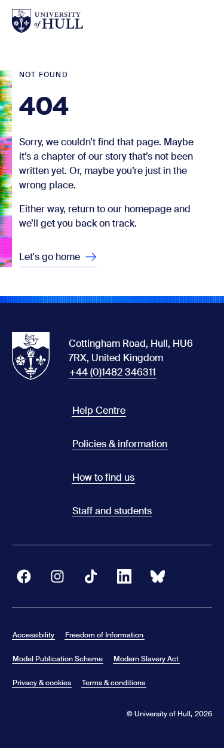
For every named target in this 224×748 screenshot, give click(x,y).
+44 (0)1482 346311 (112, 372)
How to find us (103, 477)
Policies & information (119, 444)
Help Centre (98, 410)
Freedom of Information (104, 635)
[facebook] (24, 576)
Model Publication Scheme (58, 659)
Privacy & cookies (42, 683)
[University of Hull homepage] (47, 21)
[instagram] (57, 576)
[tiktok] (91, 576)
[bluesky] (158, 576)
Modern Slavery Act (146, 659)
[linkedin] (124, 576)
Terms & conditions (113, 683)
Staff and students (112, 511)
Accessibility (33, 635)
